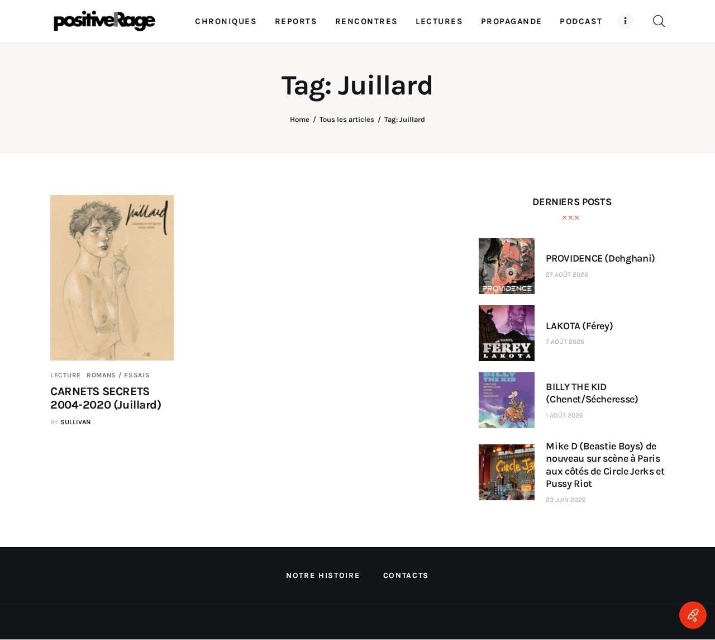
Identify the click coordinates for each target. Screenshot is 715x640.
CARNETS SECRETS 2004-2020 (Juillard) (105, 398)
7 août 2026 (565, 341)
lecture (65, 375)
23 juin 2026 (566, 500)
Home (299, 119)
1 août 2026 (564, 415)
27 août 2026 (567, 274)
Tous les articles (347, 119)
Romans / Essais (118, 375)
